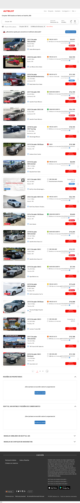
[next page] (47, 371)
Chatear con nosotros (11, 463)
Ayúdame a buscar (70, 32)
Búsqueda (50, 11)
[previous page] (33, 371)
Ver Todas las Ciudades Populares (57, 479)
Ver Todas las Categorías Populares (58, 484)
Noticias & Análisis (10, 460)
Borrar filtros (50, 26)
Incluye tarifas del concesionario (68, 41)
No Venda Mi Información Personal (35, 496)
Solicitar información (71, 49)
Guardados (57, 11)
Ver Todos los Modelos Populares (57, 481)
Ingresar (30, 491)
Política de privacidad (20, 496)
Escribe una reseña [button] (40, 393)
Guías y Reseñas (24, 460)
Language (10, 491)
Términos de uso (9, 496)
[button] (71, 22)
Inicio (45, 11)
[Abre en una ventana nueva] (53, 487)
